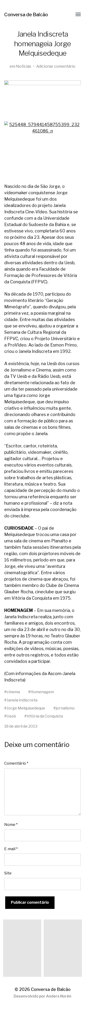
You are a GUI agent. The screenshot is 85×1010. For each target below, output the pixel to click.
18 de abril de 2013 (20, 726)
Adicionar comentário (55, 66)
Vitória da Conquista (45, 716)
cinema (13, 691)
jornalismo (65, 708)
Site (8, 873)
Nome (11, 824)
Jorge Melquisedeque (26, 708)
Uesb (11, 716)
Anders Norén (58, 996)
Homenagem (42, 691)
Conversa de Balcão (26, 14)
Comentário (16, 763)
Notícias (23, 66)
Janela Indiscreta (22, 700)
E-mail (11, 848)
